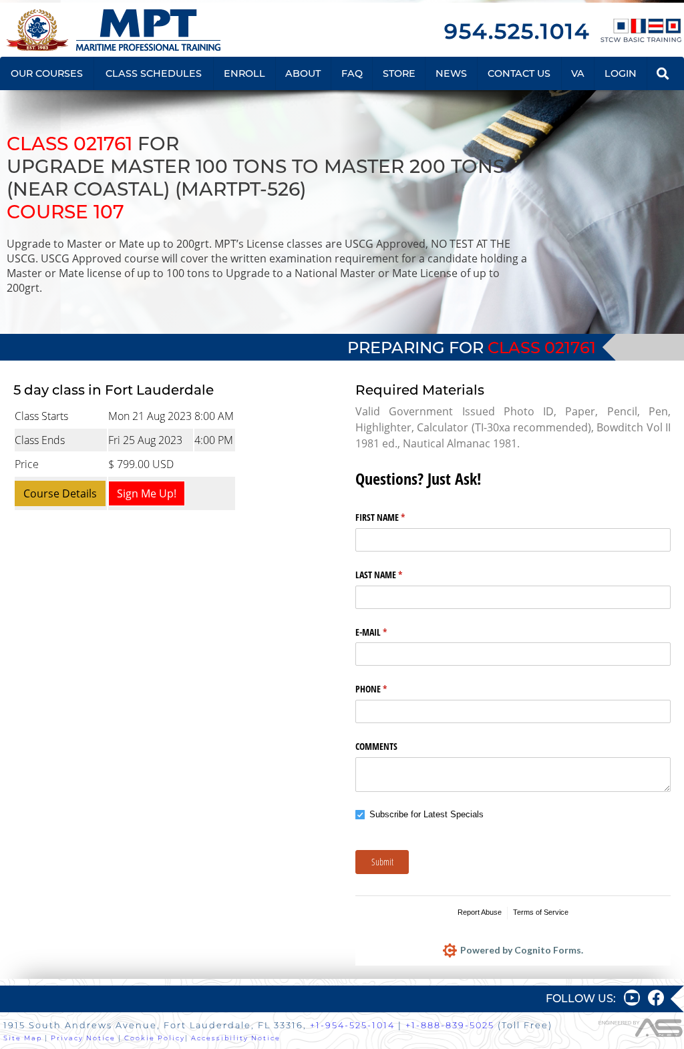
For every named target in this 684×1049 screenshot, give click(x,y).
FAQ (352, 73)
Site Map (22, 1038)
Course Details (60, 493)
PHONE (386, 688)
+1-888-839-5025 (449, 1025)
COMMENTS (376, 746)
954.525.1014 (517, 31)
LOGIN (621, 73)
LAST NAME (394, 574)
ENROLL (244, 73)
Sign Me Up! (146, 493)
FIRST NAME (395, 517)
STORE (399, 73)
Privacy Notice (83, 1038)
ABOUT (303, 73)
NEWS (451, 73)
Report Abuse (480, 912)
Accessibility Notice (236, 1038)
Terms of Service (540, 912)
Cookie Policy (154, 1038)
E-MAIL (386, 632)
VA (577, 73)
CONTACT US (519, 73)
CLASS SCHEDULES (154, 73)
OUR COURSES (47, 73)
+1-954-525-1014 (352, 1025)
